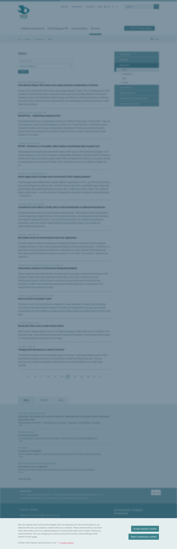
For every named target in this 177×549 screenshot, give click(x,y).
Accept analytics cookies (145, 528)
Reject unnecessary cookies (144, 536)
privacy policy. (67, 542)
